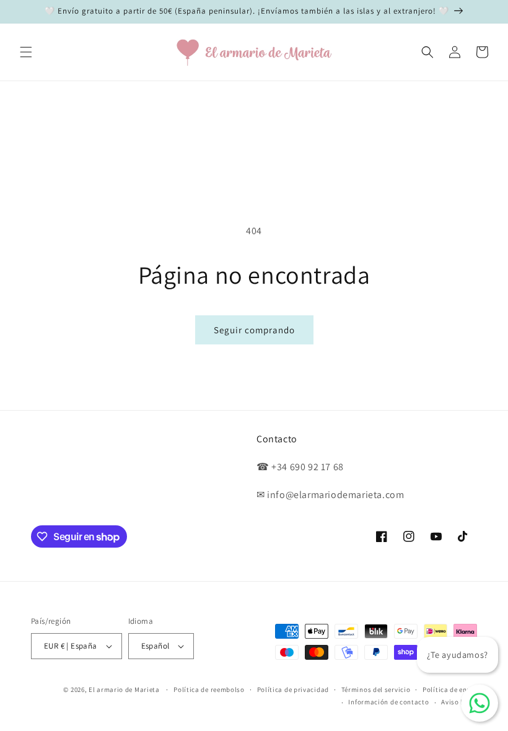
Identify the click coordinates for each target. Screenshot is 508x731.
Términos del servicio (376, 689)
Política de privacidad (293, 689)
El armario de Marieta (124, 689)
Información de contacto (388, 702)
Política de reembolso (209, 689)
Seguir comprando (254, 330)
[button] (26, 52)
